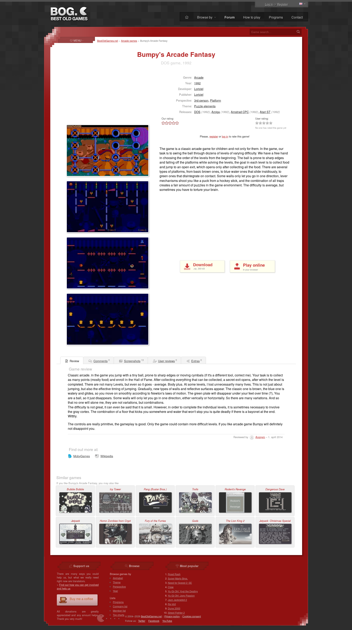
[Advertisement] (91, 96)
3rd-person (201, 100)
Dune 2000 (174, 608)
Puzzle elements (205, 106)
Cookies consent (191, 616)
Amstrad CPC (240, 112)
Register (282, 4)
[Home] (187, 17)
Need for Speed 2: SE (180, 582)
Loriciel (198, 89)
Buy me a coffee (81, 598)
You (167, 620)
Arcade (199, 77)
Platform (215, 100)
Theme (117, 582)
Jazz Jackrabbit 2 (177, 599)
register (213, 136)
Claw (171, 587)
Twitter (141, 620)
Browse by (205, 17)
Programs (276, 17)
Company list (120, 606)
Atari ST (265, 112)
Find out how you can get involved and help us (78, 586)
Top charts (118, 615)
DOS (197, 112)
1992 (197, 83)
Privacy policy (172, 616)
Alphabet (118, 578)
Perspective (119, 586)
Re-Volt (172, 604)
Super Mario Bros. (178, 578)
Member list (119, 610)
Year (115, 591)
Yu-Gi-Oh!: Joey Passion (181, 595)
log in (225, 136)
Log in (269, 4)
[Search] (298, 31)
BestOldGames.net (107, 40)
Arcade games (129, 40)
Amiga (215, 112)
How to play (251, 17)
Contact (297, 17)
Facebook (153, 620)
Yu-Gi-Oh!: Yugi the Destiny (183, 591)
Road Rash (174, 574)
